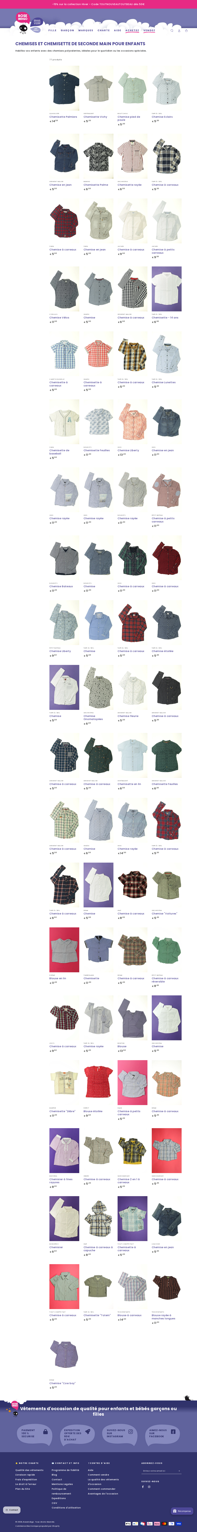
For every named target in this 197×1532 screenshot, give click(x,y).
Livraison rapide (25, 1474)
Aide (90, 1470)
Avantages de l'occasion (103, 1493)
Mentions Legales (62, 1484)
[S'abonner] (180, 1471)
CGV (54, 1503)
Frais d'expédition (26, 1479)
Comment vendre (98, 1474)
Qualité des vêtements (29, 1470)
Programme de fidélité (65, 1470)
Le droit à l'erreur (25, 1484)
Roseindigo (28, 1522)
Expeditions (59, 1498)
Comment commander (101, 1488)
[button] (172, 31)
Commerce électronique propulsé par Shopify (37, 1526)
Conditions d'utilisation (66, 1507)
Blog (54, 1474)
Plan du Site (22, 1488)
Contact (57, 1479)
